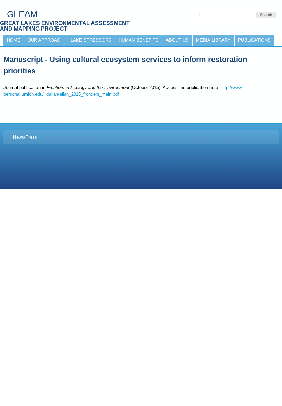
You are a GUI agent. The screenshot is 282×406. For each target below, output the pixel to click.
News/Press (25, 137)
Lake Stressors (90, 40)
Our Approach (45, 40)
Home (13, 40)
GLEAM (22, 14)
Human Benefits (139, 40)
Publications (254, 40)
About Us (177, 40)
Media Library (213, 40)
